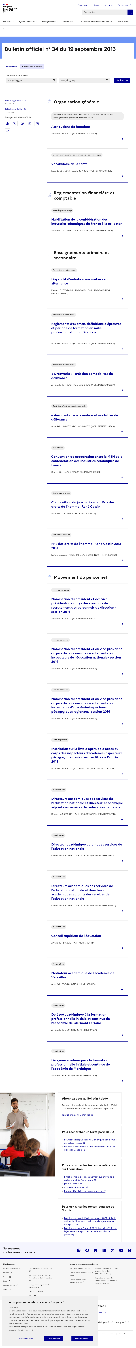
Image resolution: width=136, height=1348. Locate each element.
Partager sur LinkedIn (29, 123)
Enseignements (49, 21)
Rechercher (130, 12)
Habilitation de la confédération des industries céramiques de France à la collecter (86, 221)
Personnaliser (26, 1338)
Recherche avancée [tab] (32, 66)
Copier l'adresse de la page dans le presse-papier (7, 131)
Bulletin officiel (123, 21)
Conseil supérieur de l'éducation (76, 935)
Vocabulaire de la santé (69, 164)
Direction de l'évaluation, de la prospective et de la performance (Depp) (106, 1271)
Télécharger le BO (14, 100)
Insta (78, 1250)
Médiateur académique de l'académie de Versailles (82, 975)
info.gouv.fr (121, 1322)
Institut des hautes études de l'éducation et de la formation (40, 1276)
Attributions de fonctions (70, 126)
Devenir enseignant (10, 1268)
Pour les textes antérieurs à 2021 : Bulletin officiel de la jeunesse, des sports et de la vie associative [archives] (90, 1231)
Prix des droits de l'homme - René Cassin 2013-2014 (86, 545)
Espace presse (84, 5)
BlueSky (129, 1250)
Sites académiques (36, 1292)
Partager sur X (15, 123)
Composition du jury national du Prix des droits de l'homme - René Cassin (82, 504)
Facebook (87, 1250)
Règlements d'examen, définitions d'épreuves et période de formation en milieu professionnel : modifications (86, 328)
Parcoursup (123, 5)
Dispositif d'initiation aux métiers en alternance (79, 281)
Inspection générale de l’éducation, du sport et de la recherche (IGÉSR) (106, 1280)
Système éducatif (27, 21)
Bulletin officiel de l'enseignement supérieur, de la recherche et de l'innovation (89, 1178)
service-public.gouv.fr (100, 1322)
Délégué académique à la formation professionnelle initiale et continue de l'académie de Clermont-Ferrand (80, 1018)
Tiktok (95, 1250)
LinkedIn (104, 1250)
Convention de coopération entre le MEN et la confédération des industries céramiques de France (86, 461)
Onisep (5, 1277)
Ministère (7, 21)
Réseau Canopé (9, 1285)
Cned (5, 1281)
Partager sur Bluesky (22, 123)
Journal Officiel (71, 1183)
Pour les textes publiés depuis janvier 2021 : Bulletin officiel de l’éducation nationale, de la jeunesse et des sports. (90, 1221)
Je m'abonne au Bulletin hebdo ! (78, 1114)
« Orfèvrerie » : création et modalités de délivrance (82, 375)
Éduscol (6, 1272)
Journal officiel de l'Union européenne (83, 1191)
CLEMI (5, 1289)
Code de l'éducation (74, 1187)
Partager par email (37, 123)
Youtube (121, 1250)
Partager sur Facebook (7, 123)
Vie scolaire (68, 21)
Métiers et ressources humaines (95, 21)
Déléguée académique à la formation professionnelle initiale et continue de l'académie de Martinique (80, 1064)
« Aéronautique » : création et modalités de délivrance (84, 417)
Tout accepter (82, 1338)
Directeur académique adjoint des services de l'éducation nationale (86, 846)
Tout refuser (54, 1338)
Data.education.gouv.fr (78, 1268)
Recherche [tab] (11, 66)
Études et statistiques (103, 5)
